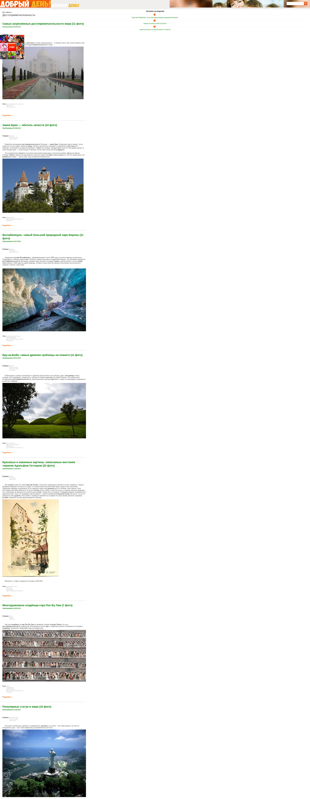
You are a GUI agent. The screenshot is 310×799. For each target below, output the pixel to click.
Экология (9, 105)
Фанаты (12, 155)
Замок (38, 148)
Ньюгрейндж (69, 376)
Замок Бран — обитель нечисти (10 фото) (29, 125)
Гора (8, 686)
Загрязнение (10, 107)
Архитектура (13, 137)
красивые (44, 726)
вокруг (30, 146)
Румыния (9, 220)
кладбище (15, 624)
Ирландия (9, 446)
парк (17, 257)
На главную (6, 12)
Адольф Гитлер (32, 485)
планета (11, 485)
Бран (56, 144)
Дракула (61, 150)
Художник (9, 589)
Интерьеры (13, 139)
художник (50, 488)
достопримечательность (31, 144)
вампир (5, 157)
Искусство (12, 479)
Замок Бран (10, 217)
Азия (11, 616)
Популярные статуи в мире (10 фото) (26, 706)
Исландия (9, 340)
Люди (11, 476)
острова (53, 624)
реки (52, 379)
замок (52, 144)
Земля (11, 34)
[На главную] (25, 4)
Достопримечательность (14, 104)
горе (23, 624)
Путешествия (14, 252)
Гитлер (36, 490)
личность (21, 153)
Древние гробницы (12, 444)
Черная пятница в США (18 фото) (155, 23)
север (80, 261)
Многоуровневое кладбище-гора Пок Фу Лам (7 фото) (37, 605)
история (5, 497)
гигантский (23, 628)
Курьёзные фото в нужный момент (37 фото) (155, 29)
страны (56, 261)
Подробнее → (7, 115)
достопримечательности (38, 45)
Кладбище (9, 687)
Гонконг (59, 624)
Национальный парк (13, 336)
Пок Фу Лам (29, 624)
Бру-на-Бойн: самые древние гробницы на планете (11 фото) (42, 355)
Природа (12, 250)
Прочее (11, 619)
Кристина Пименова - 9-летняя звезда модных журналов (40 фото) (155, 17)
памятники (30, 43)
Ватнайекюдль (25, 257)
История (12, 370)
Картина (9, 588)
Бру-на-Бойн (10, 443)
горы (47, 626)
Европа (11, 136)
